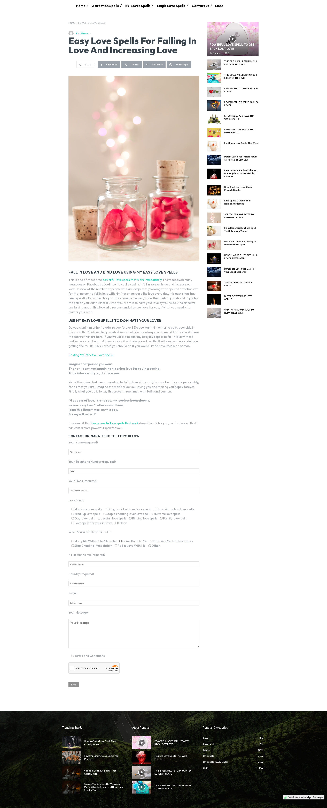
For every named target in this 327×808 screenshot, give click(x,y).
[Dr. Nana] (71, 33)
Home (71, 22)
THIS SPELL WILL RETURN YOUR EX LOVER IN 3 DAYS (172, 787)
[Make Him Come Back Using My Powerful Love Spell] (214, 245)
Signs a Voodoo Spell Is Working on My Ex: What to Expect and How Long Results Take (103, 787)
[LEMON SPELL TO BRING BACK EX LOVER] (214, 92)
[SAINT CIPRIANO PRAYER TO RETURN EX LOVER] (214, 218)
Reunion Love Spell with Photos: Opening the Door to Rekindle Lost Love (240, 173)
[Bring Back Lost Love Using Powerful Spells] (214, 190)
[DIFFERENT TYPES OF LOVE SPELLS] (214, 299)
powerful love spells (92, 22)
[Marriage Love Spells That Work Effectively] (141, 757)
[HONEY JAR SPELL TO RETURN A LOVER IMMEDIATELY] (214, 258)
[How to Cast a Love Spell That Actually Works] (71, 742)
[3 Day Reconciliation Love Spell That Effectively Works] (214, 231)
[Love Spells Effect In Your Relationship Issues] (214, 204)
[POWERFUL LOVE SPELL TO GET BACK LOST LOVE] (233, 39)
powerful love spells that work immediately (132, 280)
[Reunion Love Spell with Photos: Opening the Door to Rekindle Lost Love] (214, 174)
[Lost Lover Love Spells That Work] (214, 146)
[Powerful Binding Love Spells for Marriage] (71, 757)
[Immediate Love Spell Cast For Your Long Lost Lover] (214, 272)
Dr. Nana (82, 33)
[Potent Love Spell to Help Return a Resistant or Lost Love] (214, 160)
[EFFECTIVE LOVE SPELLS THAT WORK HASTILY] (214, 119)
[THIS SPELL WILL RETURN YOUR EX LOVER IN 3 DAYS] (214, 64)
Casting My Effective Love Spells (90, 355)
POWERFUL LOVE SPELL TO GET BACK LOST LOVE (171, 743)
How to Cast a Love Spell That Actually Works (100, 743)
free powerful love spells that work (114, 423)
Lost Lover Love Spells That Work (241, 143)
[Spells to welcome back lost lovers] (214, 286)
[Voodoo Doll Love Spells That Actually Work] (71, 772)
